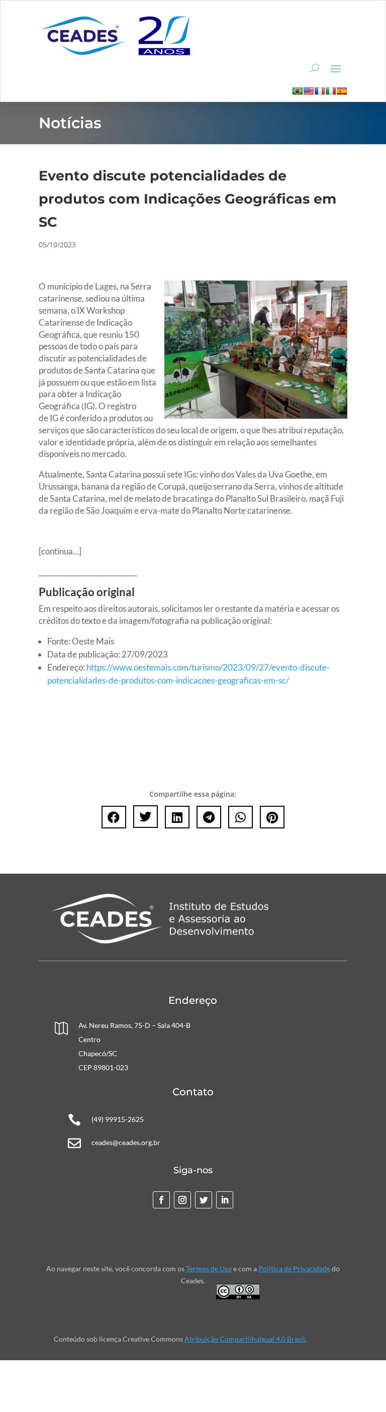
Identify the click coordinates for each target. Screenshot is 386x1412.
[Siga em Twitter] (203, 1199)
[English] (309, 91)
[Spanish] (342, 91)
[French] (320, 91)
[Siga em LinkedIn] (224, 1199)
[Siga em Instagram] (182, 1199)
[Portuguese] (298, 91)
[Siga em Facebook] (161, 1199)
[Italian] (331, 91)
